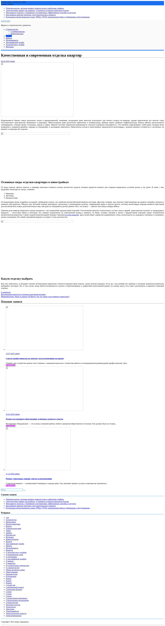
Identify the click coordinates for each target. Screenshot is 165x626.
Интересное (11, 535)
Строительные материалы (16, 598)
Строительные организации (17, 600)
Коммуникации (17, 34)
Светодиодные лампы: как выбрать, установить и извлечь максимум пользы (37, 10)
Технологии (11, 607)
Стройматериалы (18, 32)
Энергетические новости (16, 613)
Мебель (9, 38)
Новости (9, 550)
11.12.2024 (10, 474)
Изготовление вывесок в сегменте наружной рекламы (23, 294)
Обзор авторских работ (15, 570)
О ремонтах (6, 292)
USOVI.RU (5, 21)
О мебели (10, 561)
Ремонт (9, 36)
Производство (12, 574)
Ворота (9, 526)
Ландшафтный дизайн (15, 42)
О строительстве (12, 568)
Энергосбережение (14, 616)
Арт (7, 518)
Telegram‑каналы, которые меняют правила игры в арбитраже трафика (35, 8)
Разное (8, 579)
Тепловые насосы (13, 605)
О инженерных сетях (14, 555)
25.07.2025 (10, 354)
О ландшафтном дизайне (16, 559)
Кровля (9, 542)
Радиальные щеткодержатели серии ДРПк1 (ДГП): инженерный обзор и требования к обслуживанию (48, 17)
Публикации (11, 576)
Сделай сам (10, 585)
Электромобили (12, 611)
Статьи (9, 592)
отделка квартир (72, 215)
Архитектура (11, 520)
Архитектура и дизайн (15, 45)
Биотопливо (11, 522)
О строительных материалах (17, 565)
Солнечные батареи (14, 589)
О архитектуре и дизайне (16, 552)
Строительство (12, 29)
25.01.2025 (10, 414)
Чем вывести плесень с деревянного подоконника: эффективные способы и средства (41, 13)
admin (12, 61)
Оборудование (12, 572)
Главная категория (13, 528)
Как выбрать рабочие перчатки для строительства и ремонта (31, 15)
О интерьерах (11, 557)
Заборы (9, 533)
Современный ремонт (15, 587)
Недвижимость (12, 40)
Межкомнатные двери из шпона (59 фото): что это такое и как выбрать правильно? (35, 297)
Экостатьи (10, 609)
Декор (8, 531)
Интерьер (10, 47)
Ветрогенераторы (13, 524)
